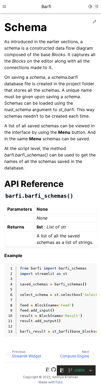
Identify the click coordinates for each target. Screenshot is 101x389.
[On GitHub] (53, 370)
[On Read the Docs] (47, 370)
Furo (58, 382)
